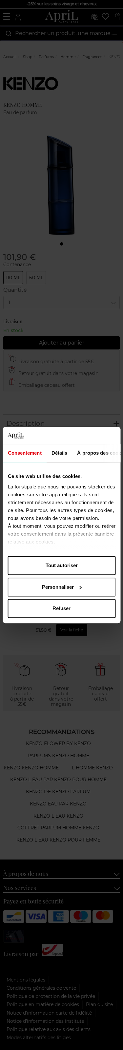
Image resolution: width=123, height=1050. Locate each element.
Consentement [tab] (24, 453)
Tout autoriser (62, 565)
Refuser (61, 608)
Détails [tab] (59, 453)
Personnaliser (58, 587)
